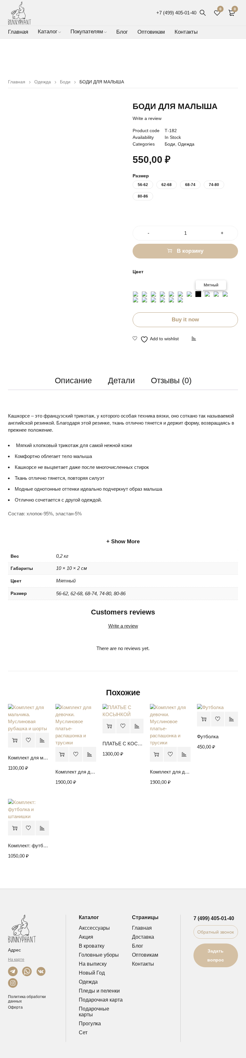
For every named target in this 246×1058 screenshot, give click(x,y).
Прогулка (90, 1023)
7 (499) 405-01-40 (213, 918)
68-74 (190, 184)
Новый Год (92, 973)
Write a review (147, 118)
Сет (83, 1032)
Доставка (143, 937)
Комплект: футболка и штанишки (28, 845)
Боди (65, 81)
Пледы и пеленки (99, 991)
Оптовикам (145, 955)
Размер (141, 175)
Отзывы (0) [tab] (171, 380)
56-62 (143, 184)
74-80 (214, 184)
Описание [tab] (73, 380)
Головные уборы (99, 955)
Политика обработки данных (27, 999)
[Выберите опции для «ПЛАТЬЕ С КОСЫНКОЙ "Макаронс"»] (109, 726)
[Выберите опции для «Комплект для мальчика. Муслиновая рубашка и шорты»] (14, 740)
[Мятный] (198, 294)
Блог (137, 946)
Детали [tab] (121, 380)
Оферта (15, 1007)
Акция (86, 937)
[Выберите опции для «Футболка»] (203, 719)
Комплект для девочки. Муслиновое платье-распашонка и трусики (75, 771)
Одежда (42, 81)
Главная (16, 81)
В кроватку (91, 946)
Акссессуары (94, 928)
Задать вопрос (215, 955)
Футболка (207, 736)
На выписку (93, 964)
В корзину (190, 251)
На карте (16, 959)
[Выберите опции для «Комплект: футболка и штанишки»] (14, 828)
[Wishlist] (156, 339)
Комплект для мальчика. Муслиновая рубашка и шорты (28, 757)
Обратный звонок (215, 932)
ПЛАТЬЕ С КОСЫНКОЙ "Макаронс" (123, 743)
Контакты (143, 964)
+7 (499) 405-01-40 (176, 12)
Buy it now (185, 320)
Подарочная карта (101, 1000)
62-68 (166, 184)
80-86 (143, 196)
